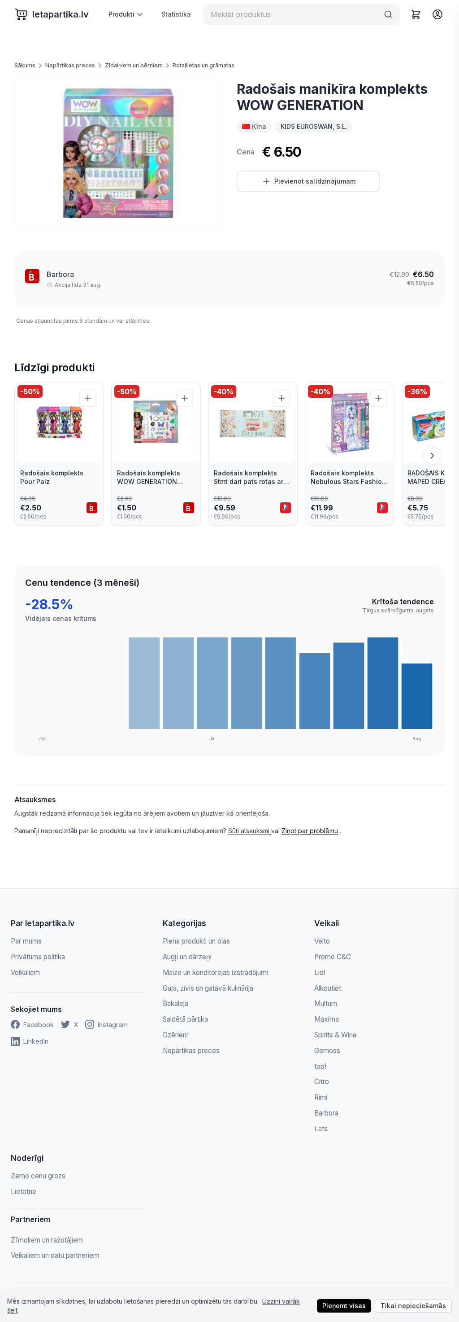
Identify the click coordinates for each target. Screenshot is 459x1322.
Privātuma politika (38, 957)
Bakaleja (175, 1003)
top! (320, 1066)
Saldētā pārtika (185, 1019)
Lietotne (23, 1191)
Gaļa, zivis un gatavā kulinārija (208, 988)
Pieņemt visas (344, 1305)
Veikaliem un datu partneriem (55, 1255)
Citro (321, 1081)
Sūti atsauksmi (249, 830)
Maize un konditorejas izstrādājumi (215, 972)
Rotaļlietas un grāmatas (203, 65)
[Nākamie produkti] (432, 456)
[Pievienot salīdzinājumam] (87, 398)
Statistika (176, 14)
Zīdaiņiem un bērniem (134, 65)
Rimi (320, 1097)
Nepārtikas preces (70, 65)
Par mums (26, 941)
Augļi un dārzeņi (187, 957)
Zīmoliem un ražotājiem (47, 1240)
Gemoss (327, 1050)
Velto (322, 941)
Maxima (326, 1019)
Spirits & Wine (335, 1035)
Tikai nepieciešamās (413, 1305)
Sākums (24, 65)
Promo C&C (332, 957)
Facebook (38, 1024)
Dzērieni (175, 1035)
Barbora (60, 274)
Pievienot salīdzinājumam (314, 181)
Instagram (113, 1024)
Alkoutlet (327, 988)
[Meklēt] (388, 14)
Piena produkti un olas (196, 941)
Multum (325, 1003)
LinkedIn (35, 1041)
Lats (321, 1128)
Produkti (121, 14)
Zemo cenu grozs (38, 1176)
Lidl (319, 972)
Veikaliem (25, 972)
